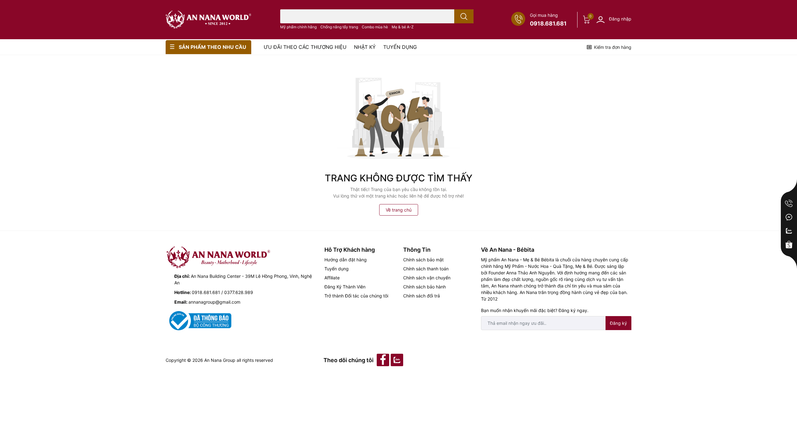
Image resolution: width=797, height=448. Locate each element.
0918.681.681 (548, 23)
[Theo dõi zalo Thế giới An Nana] (398, 359)
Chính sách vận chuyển (426, 277)
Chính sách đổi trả (421, 295)
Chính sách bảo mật (423, 259)
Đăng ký (618, 323)
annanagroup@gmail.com (214, 302)
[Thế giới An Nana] (208, 20)
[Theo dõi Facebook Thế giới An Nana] (384, 359)
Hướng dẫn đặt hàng (345, 259)
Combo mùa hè (375, 27)
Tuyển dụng (336, 268)
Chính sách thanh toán (426, 268)
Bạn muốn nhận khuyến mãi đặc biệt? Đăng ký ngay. (534, 310)
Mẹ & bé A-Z (403, 27)
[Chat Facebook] (789, 217)
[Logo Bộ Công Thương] (199, 320)
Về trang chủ (399, 209)
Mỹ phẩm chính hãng (298, 27)
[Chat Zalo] (789, 230)
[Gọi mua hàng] (789, 203)
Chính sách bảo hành (424, 286)
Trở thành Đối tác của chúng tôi (356, 295)
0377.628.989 (238, 292)
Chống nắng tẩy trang (339, 27)
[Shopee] (789, 244)
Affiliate (332, 277)
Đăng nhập (620, 18)
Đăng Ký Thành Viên (344, 286)
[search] (464, 16)
